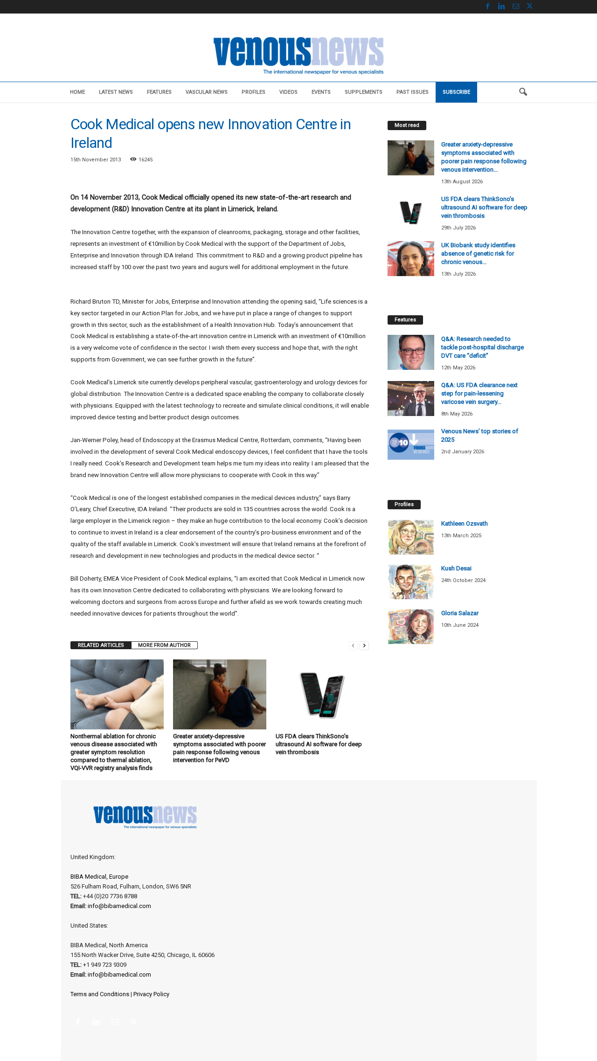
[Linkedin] (501, 7)
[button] (523, 92)
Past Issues (412, 92)
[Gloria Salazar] (411, 626)
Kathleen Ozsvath (464, 523)
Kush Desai (456, 568)
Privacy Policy (151, 994)
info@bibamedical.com (119, 905)
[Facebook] (487, 7)
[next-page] (364, 645)
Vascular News (207, 92)
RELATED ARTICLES (101, 645)
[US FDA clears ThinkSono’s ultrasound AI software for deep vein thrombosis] (322, 694)
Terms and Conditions (99, 994)
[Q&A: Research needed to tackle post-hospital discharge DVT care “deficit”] (411, 352)
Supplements (363, 92)
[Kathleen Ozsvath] (411, 537)
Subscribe (456, 92)
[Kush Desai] (411, 581)
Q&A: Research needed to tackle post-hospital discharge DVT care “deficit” (482, 347)
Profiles (253, 92)
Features (159, 92)
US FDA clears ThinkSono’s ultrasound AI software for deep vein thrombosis (319, 744)
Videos (288, 92)
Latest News (116, 92)
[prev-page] (353, 645)
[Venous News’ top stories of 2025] (411, 444)
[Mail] (515, 7)
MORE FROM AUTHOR (164, 645)
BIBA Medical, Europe (99, 876)
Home (77, 92)
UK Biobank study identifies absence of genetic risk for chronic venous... (478, 253)
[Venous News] (298, 55)
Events (321, 92)
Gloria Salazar (460, 613)
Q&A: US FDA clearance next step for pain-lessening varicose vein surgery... (479, 393)
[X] (529, 7)
